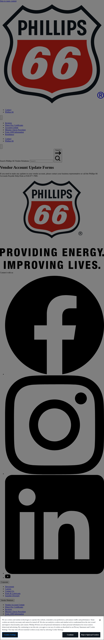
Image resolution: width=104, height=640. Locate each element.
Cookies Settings (10, 635)
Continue (70, 635)
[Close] (100, 620)
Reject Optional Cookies (90, 635)
